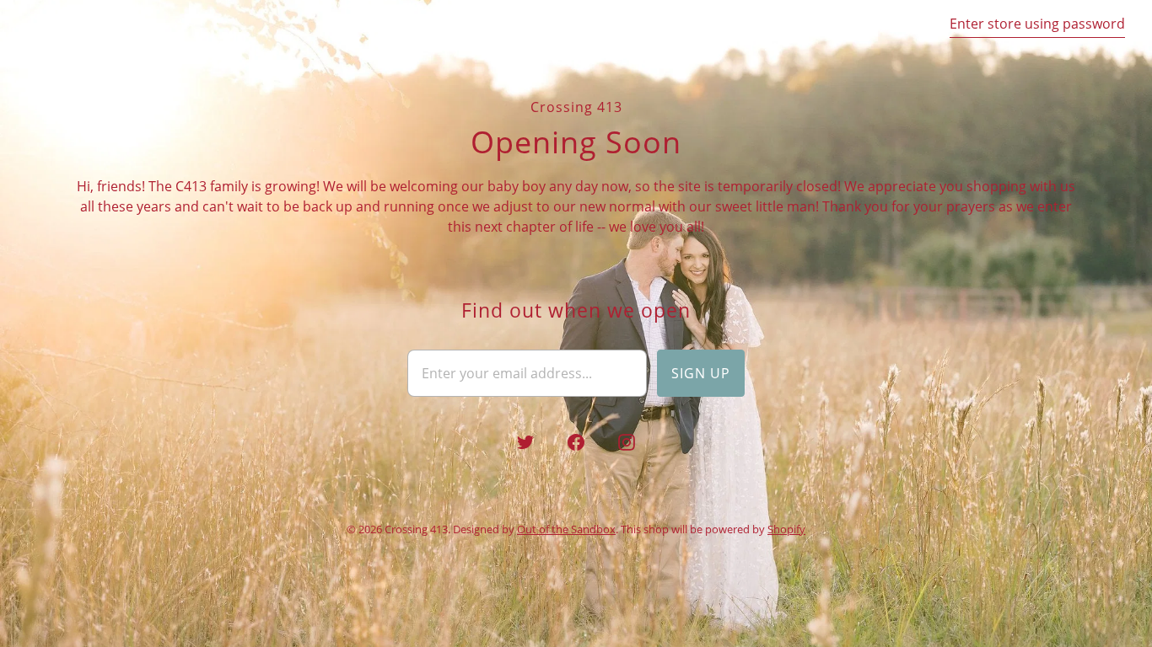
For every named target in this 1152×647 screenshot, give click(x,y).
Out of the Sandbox (566, 529)
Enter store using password (1037, 23)
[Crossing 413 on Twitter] (525, 442)
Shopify (786, 529)
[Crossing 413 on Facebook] (576, 442)
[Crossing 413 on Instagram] (626, 442)
